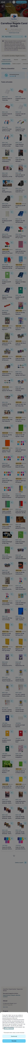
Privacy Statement (8, 1028)
